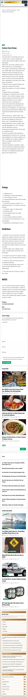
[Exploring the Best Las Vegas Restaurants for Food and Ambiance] (14, 403)
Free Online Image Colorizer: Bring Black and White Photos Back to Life (13, 532)
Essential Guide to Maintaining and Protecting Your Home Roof (13, 659)
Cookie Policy (4, 631)
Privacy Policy (4, 626)
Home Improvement (5, 686)
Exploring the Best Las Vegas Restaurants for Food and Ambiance (13, 414)
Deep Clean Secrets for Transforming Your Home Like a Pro (12, 661)
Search (4, 445)
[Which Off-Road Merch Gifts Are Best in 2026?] (14, 545)
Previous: (8, 303)
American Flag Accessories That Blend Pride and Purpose (12, 647)
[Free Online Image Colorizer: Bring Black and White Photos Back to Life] (14, 521)
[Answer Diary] (2, 2)
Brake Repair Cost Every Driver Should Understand (13, 495)
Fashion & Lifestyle (5, 689)
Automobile (5, 575)
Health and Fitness (5, 681)
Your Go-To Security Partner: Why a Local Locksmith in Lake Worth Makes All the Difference (13, 670)
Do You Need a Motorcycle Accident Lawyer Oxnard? (13, 486)
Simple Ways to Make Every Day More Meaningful (12, 505)
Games (3, 691)
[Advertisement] (14, 27)
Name (4, 341)
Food (3, 45)
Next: (6, 308)
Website (4, 352)
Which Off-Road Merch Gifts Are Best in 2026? (12, 468)
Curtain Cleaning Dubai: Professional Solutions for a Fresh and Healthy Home (13, 667)
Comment (5, 322)
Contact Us (4, 624)
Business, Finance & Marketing (9, 551)
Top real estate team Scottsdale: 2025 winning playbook (12, 664)
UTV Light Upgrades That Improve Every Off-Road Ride (14, 476)
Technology (5, 527)
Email (4, 347)
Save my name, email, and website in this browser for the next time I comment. (13, 358)
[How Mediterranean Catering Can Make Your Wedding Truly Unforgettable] (14, 379)
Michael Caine (6, 51)
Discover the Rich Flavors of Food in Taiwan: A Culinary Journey (14, 438)
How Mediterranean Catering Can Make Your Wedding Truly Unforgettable (12, 390)
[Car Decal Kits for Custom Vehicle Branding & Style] (14, 569)
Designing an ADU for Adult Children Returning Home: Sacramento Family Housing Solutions (12, 657)
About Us (4, 622)
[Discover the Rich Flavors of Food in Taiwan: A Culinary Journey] (14, 427)
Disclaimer (4, 629)
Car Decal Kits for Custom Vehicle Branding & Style (13, 472)
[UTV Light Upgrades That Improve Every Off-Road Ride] (14, 593)
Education (4, 693)
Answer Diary (7, 2)
